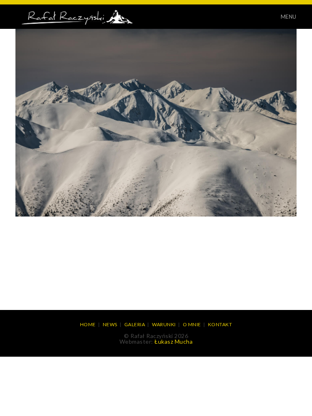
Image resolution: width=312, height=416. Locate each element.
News (110, 324)
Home (88, 324)
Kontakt (220, 324)
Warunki (164, 324)
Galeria (134, 324)
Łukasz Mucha (173, 341)
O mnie (192, 324)
